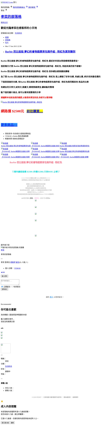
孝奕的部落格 (11, 17)
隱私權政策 (67, 397)
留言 (17, 262)
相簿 (7, 37)
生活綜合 (18, 33)
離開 (12, 423)
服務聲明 (75, 397)
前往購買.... (35, 111)
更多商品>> (9, 125)
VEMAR (17, 268)
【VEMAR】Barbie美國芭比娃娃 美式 (45, 146)
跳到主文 (4, 22)
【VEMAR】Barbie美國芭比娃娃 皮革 (15, 151)
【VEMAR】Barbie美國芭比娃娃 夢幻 (45, 157)
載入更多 (4, 276)
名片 (7, 42)
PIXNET (39, 397)
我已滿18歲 (5, 423)
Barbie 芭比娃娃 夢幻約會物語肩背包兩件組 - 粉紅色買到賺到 (40, 51)
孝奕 (2, 250)
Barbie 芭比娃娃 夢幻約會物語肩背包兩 (16, 146)
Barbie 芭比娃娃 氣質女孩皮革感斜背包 (74, 146)
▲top (3, 272)
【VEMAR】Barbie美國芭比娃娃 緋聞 (74, 157)
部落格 (7, 40)
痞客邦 (12, 262)
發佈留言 (4, 289)
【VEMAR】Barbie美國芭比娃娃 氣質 (15, 157)
